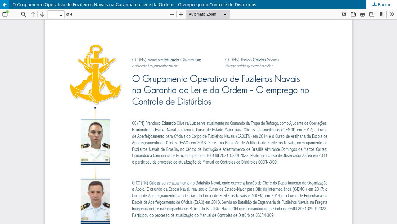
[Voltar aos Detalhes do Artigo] (4, 4)
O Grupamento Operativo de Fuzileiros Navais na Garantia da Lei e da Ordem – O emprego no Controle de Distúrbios (134, 4)
